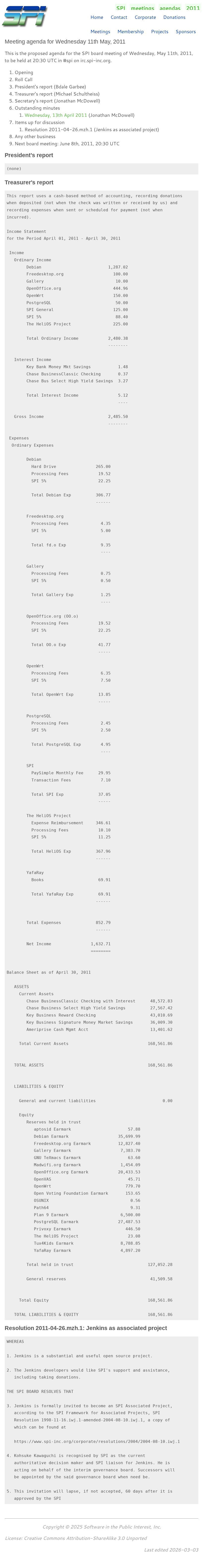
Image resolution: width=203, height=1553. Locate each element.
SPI (120, 8)
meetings (142, 8)
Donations (174, 17)
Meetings (100, 31)
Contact (118, 17)
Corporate (145, 17)
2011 (193, 8)
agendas (170, 8)
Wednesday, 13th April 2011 (56, 115)
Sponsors (186, 31)
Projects (159, 31)
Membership (130, 31)
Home (96, 17)
